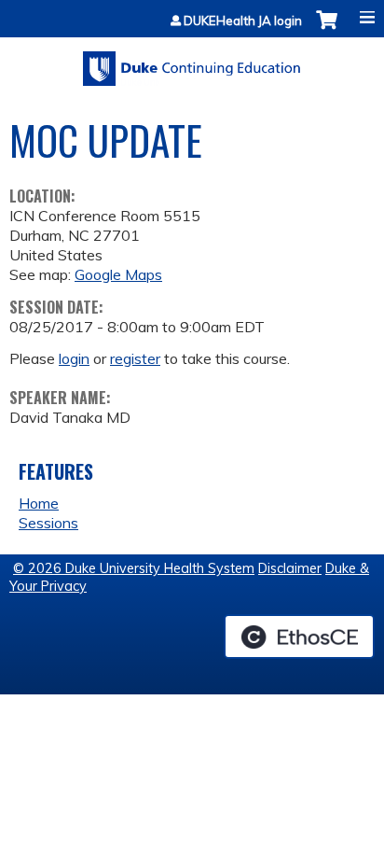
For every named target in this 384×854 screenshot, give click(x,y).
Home (39, 503)
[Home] (192, 62)
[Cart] (326, 29)
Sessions (48, 522)
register (135, 358)
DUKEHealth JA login (243, 21)
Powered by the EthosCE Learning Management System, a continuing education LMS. (299, 636)
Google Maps (118, 274)
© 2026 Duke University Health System (133, 568)
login (74, 358)
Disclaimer (290, 568)
